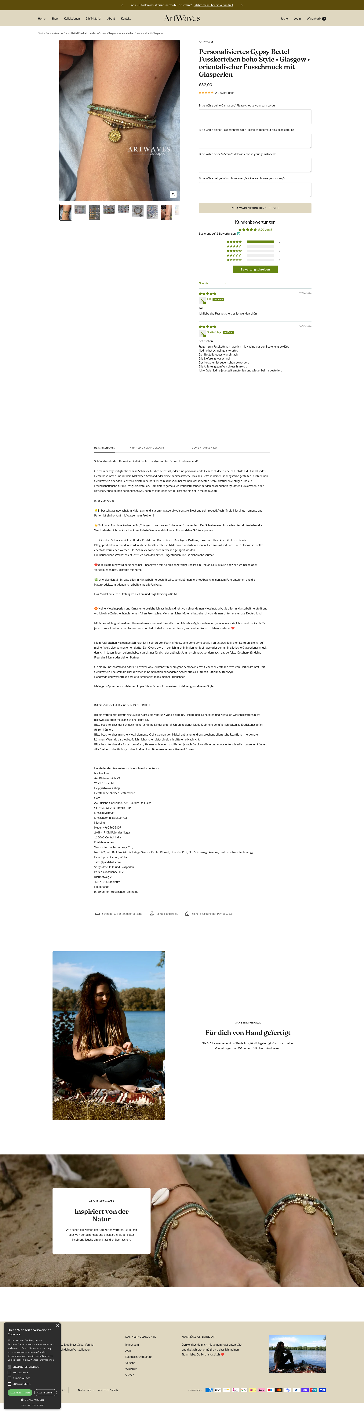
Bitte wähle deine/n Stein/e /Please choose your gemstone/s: (237, 154)
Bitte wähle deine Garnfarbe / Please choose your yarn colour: (237, 105)
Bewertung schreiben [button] (255, 269)
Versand (130, 1362)
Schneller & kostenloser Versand (122, 913)
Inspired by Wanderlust (147, 447)
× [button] (57, 1325)
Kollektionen (72, 18)
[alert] (32, 1365)
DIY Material (93, 18)
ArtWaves (206, 41)
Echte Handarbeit (167, 913)
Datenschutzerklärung (138, 1356)
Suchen (129, 1375)
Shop (55, 18)
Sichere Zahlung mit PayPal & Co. (212, 913)
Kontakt (126, 18)
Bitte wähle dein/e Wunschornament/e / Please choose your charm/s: (242, 178)
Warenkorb (316, 18)
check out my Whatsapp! (207, 5)
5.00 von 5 (265, 229)
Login (297, 18)
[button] (234, 241)
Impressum (132, 1344)
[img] (207, 293)
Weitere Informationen (42, 1359)
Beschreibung (104, 447)
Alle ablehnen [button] (45, 1392)
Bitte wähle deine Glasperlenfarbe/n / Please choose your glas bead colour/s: (247, 129)
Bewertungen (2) (204, 447)
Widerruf (130, 1368)
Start (40, 33)
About (111, 18)
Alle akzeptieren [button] (20, 1392)
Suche (284, 18)
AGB (128, 1350)
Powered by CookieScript (32, 1405)
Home (42, 18)
